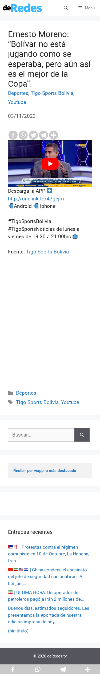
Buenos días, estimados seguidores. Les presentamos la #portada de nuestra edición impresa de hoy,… (48, 615)
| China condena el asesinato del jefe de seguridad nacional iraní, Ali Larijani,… (47, 576)
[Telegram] (43, 135)
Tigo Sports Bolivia (52, 93)
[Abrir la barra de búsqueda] (65, 8)
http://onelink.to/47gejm (36, 199)
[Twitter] (33, 135)
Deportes (18, 93)
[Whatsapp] (23, 135)
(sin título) (18, 630)
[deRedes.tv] (23, 8)
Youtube (17, 102)
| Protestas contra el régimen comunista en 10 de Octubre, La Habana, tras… (48, 553)
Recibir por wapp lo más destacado (44, 470)
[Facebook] (13, 135)
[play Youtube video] (50, 163)
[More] (53, 135)
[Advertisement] (50, 328)
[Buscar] (82, 435)
